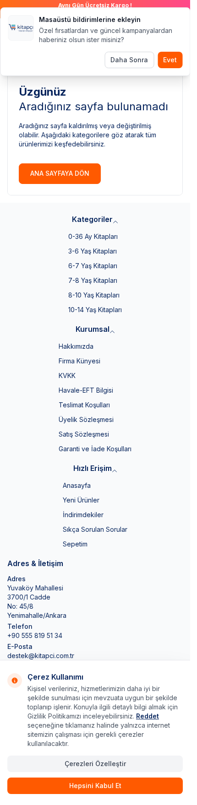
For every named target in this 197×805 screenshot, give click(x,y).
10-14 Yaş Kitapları (95, 309)
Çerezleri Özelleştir (95, 763)
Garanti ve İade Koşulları (95, 449)
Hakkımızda (76, 346)
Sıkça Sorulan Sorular (95, 529)
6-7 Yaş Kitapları (92, 266)
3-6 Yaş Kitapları (92, 251)
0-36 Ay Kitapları (93, 236)
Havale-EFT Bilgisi (86, 390)
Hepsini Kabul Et (95, 785)
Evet (170, 60)
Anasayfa (77, 485)
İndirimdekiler (83, 515)
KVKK (67, 375)
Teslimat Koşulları (84, 405)
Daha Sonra (129, 60)
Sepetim (75, 544)
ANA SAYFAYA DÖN (59, 173)
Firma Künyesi (79, 361)
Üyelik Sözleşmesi (86, 419)
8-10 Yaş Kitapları (94, 295)
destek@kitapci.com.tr (40, 655)
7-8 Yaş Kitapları (92, 280)
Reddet (147, 716)
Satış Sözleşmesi (84, 434)
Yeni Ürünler (81, 500)
